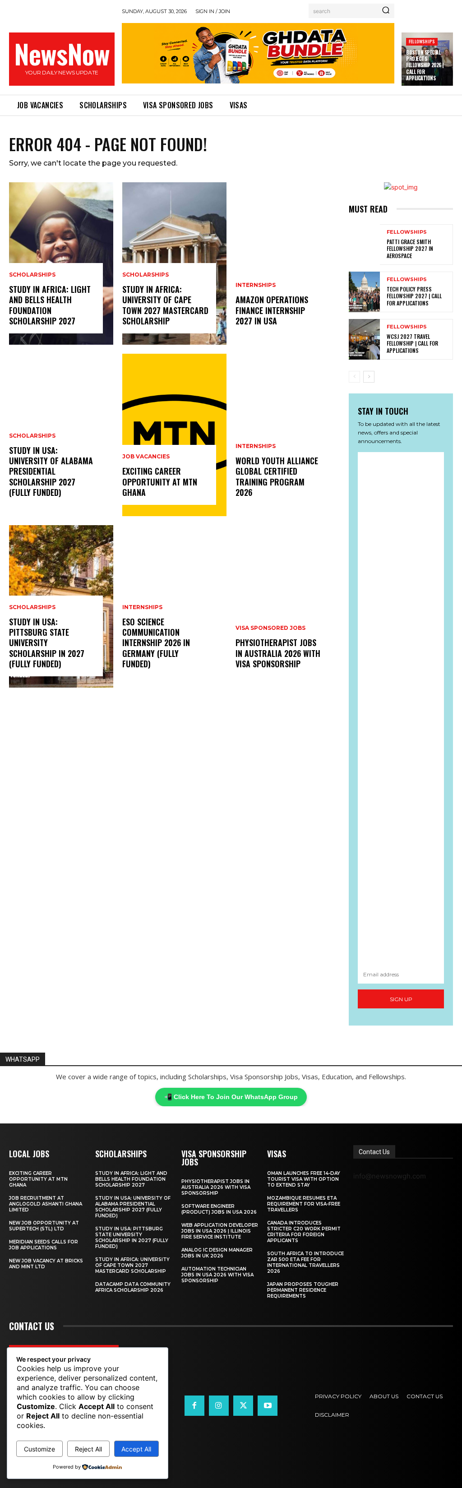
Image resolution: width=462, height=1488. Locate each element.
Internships (142, 607)
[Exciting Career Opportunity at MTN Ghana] (174, 435)
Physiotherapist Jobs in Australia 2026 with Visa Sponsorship (278, 653)
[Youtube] (267, 1405)
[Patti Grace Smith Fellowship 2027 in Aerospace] (364, 244)
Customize (39, 1449)
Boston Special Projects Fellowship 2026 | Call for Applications (425, 65)
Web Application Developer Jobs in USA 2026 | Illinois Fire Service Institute (219, 1231)
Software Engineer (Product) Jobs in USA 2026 (219, 1209)
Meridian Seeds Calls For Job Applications (43, 1245)
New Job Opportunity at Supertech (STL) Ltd (44, 1226)
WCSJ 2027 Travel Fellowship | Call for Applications (412, 343)
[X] (243, 1405)
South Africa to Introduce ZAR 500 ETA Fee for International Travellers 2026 (305, 1262)
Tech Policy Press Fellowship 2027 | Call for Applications (414, 296)
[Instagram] (219, 1405)
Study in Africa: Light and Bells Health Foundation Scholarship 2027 (50, 305)
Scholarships (32, 274)
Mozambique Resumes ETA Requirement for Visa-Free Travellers (303, 1204)
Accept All (136, 1449)
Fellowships (422, 41)
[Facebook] (194, 1405)
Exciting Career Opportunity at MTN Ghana (159, 481)
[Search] (385, 11)
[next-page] (368, 377)
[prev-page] (354, 377)
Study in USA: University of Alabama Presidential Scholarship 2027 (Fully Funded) (51, 471)
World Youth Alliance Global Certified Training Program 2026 (277, 476)
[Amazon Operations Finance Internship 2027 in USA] (288, 263)
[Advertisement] (401, 708)
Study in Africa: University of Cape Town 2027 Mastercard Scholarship (165, 305)
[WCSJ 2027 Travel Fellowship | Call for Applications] (364, 339)
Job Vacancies (146, 456)
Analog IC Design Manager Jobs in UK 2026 (217, 1253)
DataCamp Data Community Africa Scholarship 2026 (133, 1287)
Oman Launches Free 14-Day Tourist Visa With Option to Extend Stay (303, 1179)
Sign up (401, 999)
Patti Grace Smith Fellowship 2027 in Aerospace (410, 248)
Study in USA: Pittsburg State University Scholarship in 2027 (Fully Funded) (46, 643)
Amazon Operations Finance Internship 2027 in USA (272, 310)
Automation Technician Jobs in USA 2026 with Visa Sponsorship (217, 1275)
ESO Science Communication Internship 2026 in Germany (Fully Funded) (156, 643)
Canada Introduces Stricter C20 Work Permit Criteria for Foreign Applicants (304, 1231)
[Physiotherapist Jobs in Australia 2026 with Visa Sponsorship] (288, 606)
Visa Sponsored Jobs (270, 628)
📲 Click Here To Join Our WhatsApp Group (231, 1096)
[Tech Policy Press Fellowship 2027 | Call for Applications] (364, 292)
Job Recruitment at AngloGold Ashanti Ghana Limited (45, 1204)
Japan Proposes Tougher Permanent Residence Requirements (302, 1290)
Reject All (88, 1449)
